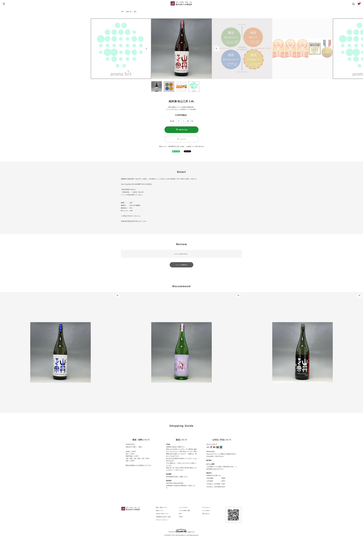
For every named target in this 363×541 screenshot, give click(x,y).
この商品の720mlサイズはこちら (131, 216)
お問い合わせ (205, 513)
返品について (163, 146)
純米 (135, 11)
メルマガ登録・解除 (184, 510)
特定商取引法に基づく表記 (176, 146)
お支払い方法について (162, 513)
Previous (146, 49)
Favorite (183, 139)
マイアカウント (206, 507)
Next (216, 49)
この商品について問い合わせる (194, 146)
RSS (180, 513)
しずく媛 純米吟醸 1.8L (131, 347)
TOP (122, 11)
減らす (178, 121)
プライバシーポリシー (162, 520)
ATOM (180, 516)
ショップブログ (183, 507)
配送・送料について (161, 507)
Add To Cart (183, 130)
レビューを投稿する (181, 265)
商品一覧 (128, 11)
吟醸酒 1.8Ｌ (6, 347)
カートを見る (205, 510)
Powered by (172, 531)
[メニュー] (4, 4)
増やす (188, 121)
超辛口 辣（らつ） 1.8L (252, 348)
